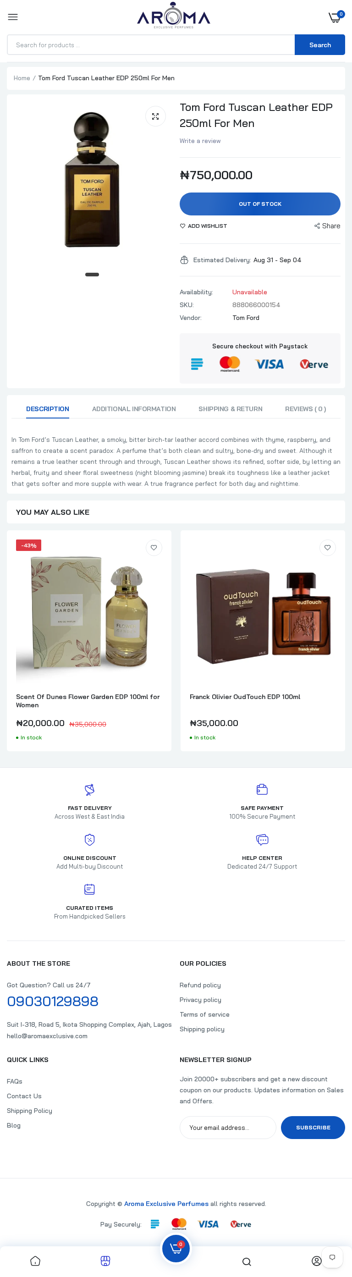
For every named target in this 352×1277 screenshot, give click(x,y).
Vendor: (191, 318)
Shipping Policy (29, 1110)
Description (47, 409)
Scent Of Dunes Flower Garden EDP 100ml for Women (88, 701)
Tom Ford (245, 318)
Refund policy (200, 985)
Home (22, 78)
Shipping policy (202, 1029)
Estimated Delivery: (222, 260)
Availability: (196, 292)
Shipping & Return (230, 409)
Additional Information (134, 409)
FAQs (14, 1081)
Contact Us (24, 1096)
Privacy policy (200, 1000)
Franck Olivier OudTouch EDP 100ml (245, 697)
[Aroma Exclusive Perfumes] (173, 17)
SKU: (187, 305)
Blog (14, 1125)
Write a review (200, 140)
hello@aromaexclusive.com (47, 1036)
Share (331, 225)
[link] (154, 547)
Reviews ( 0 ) (305, 409)
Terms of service (205, 1014)
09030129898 (53, 1001)
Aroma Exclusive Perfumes (166, 1204)
